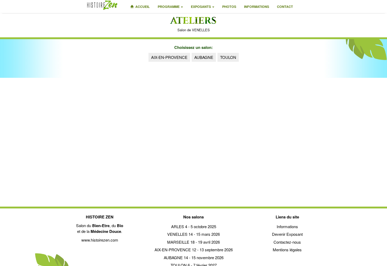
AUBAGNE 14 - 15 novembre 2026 (194, 257)
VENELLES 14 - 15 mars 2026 (193, 234)
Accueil (142, 6)
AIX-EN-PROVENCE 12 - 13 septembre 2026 (194, 249)
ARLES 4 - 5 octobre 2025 (193, 226)
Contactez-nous (287, 242)
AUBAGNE (203, 57)
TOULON (228, 57)
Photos (229, 6)
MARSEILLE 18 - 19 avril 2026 (193, 242)
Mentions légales (287, 249)
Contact (285, 6)
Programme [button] (169, 6)
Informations (256, 6)
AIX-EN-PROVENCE (169, 57)
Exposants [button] (201, 6)
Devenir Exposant (287, 234)
